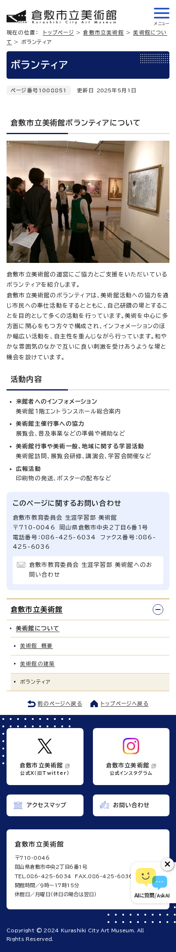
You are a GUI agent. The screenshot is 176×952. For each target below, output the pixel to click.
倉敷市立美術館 (103, 32)
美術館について (37, 628)
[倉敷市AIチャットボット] (151, 882)
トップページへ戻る (125, 703)
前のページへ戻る (60, 703)
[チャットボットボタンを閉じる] (167, 864)
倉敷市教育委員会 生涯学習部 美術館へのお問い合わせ (90, 570)
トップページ (58, 32)
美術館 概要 (36, 645)
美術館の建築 (37, 664)
